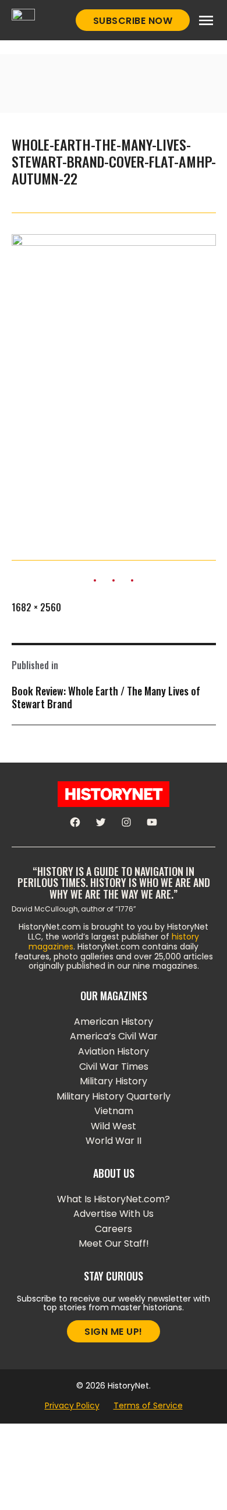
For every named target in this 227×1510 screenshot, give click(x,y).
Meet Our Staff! (114, 1243)
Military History (113, 1081)
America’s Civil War (114, 1036)
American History (113, 1021)
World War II (113, 1140)
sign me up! (113, 1331)
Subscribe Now (133, 20)
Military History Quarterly (113, 1096)
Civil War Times (113, 1066)
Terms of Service (148, 1405)
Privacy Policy (72, 1405)
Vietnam (113, 1111)
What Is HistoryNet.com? (113, 1199)
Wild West (113, 1126)
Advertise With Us (113, 1213)
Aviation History (113, 1051)
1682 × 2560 (36, 607)
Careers (113, 1229)
